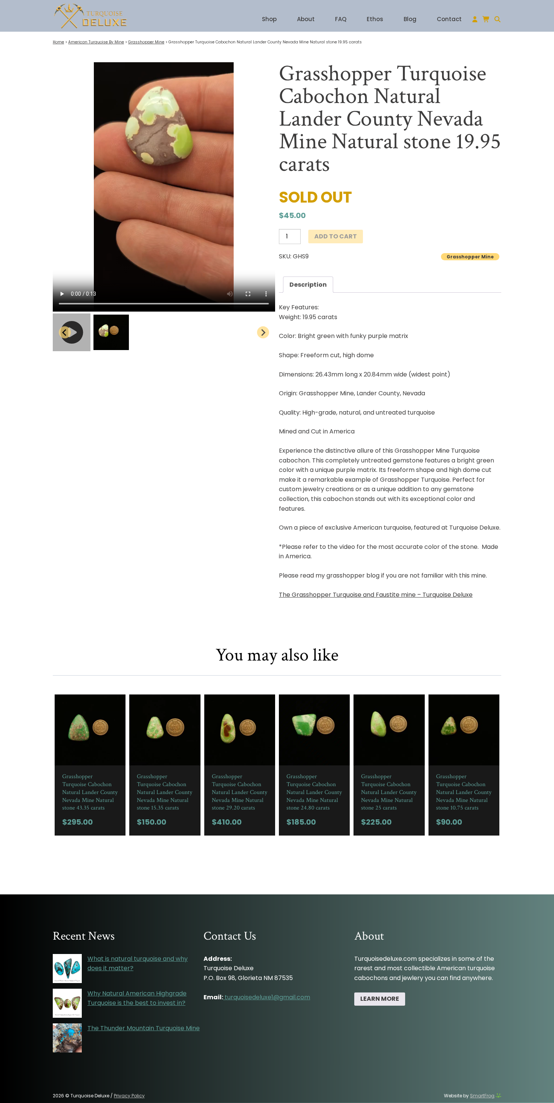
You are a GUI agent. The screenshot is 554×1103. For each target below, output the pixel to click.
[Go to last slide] (65, 332)
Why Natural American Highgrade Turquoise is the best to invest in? (137, 998)
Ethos (375, 19)
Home (58, 42)
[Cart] (488, 19)
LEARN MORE (379, 998)
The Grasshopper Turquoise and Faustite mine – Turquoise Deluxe (376, 594)
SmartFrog (482, 1095)
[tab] (308, 285)
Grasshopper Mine (146, 42)
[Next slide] (263, 332)
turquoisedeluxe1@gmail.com (267, 997)
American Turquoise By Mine (96, 42)
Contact (449, 19)
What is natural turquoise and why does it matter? (137, 963)
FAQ (340, 19)
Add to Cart (335, 236)
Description (308, 284)
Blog (410, 19)
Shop (269, 19)
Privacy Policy (129, 1095)
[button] (71, 332)
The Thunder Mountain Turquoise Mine (143, 1028)
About (306, 19)
